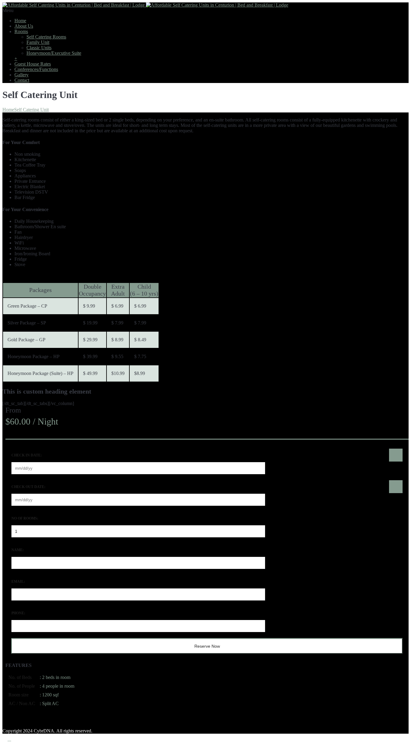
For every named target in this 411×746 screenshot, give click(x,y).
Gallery (21, 74)
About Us (23, 26)
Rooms (21, 31)
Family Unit (37, 42)
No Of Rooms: (24, 518)
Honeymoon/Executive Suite (53, 53)
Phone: (18, 613)
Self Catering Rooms (46, 36)
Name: (17, 550)
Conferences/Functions (36, 69)
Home (20, 20)
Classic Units (38, 47)
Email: (18, 581)
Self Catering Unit (31, 109)
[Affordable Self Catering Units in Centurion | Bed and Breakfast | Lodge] (145, 5)
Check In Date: (26, 455)
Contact (21, 80)
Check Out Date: (28, 487)
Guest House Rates (32, 63)
